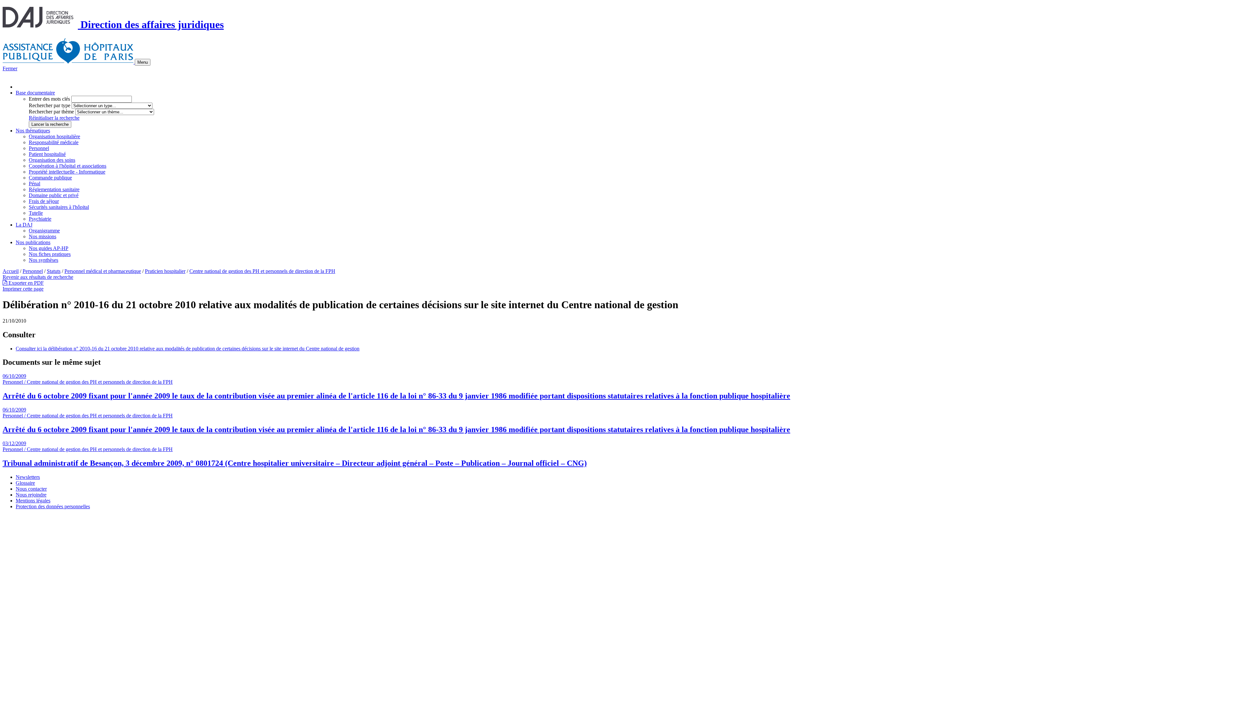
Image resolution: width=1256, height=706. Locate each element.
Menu (142, 62)
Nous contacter (31, 489)
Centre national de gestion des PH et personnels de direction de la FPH (262, 271)
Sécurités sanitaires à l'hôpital (59, 207)
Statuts (54, 271)
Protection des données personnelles (53, 506)
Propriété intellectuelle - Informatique (67, 172)
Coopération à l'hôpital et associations (67, 166)
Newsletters (28, 477)
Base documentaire (35, 92)
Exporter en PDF (25, 283)
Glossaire (25, 483)
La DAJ (24, 224)
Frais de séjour (44, 201)
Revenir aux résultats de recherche (38, 277)
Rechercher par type (49, 105)
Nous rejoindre (31, 494)
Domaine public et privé (53, 195)
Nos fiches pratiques (50, 254)
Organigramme (44, 230)
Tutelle (36, 213)
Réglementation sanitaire (54, 189)
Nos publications (33, 242)
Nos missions (42, 236)
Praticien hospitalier (165, 271)
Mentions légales (33, 500)
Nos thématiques (33, 130)
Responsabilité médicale (53, 142)
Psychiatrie (40, 219)
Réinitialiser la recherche (54, 118)
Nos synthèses (43, 260)
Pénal (34, 183)
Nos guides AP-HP (48, 248)
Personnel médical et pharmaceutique (102, 271)
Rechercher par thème (51, 111)
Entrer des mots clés (49, 99)
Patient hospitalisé (47, 154)
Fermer (10, 68)
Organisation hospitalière (54, 136)
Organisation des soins (52, 160)
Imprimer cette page (23, 289)
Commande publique (50, 177)
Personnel (39, 148)
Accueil (11, 271)
